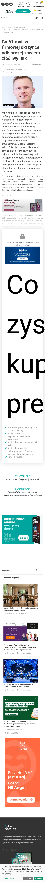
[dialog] (22, 873)
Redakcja (10, 613)
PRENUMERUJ (23, 11)
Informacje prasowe (13, 64)
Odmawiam (28, 878)
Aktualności (20, 27)
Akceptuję (38, 878)
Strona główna (7, 27)
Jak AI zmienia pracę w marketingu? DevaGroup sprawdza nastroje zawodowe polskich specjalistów (19, 724)
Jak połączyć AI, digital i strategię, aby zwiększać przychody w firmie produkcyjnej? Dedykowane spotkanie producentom (20, 647)
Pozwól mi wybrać (8, 878)
